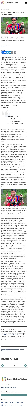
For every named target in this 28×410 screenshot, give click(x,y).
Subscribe (13, 395)
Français (11, 402)
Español (3, 47)
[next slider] (2, 365)
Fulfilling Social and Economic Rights (12, 335)
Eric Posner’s (14, 59)
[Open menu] (26, 3)
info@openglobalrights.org (8, 387)
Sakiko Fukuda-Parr (7, 45)
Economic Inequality (6, 350)
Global (22, 349)
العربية (21, 402)
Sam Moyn (15, 66)
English (6, 402)
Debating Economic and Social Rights (10, 349)
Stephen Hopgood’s (9, 57)
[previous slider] (25, 365)
